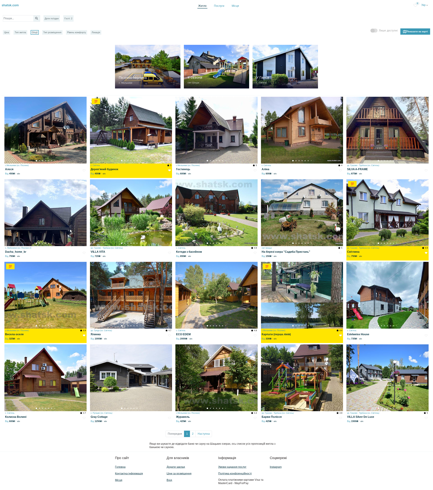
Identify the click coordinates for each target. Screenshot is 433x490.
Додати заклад (176, 466)
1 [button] (187, 433)
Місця (235, 5)
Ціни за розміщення (179, 473)
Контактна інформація (129, 473)
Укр (423, 5)
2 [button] (192, 433)
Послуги (219, 5)
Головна (120, 466)
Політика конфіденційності (235, 473)
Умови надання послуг (232, 466)
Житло (202, 5)
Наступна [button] (204, 433)
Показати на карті (417, 31)
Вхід (169, 480)
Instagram (276, 466)
